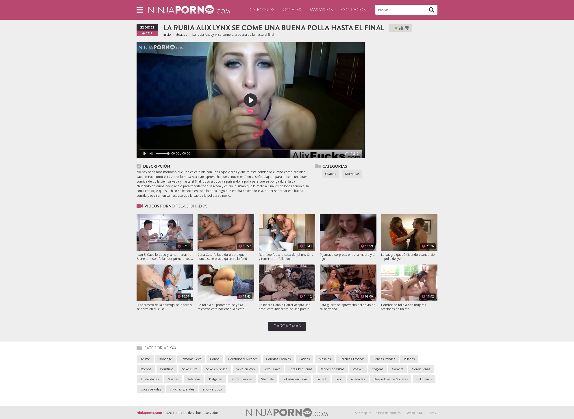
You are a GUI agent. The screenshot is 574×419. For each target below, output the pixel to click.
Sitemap (361, 413)
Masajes (325, 359)
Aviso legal (415, 413)
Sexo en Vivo (245, 369)
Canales (292, 10)
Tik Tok (321, 379)
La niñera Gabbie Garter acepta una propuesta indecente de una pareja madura (284, 307)
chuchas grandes (182, 389)
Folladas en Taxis (294, 379)
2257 (432, 413)
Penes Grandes (384, 359)
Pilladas (409, 359)
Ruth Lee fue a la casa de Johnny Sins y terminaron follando (286, 257)
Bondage (165, 359)
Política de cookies (387, 413)
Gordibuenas (421, 369)
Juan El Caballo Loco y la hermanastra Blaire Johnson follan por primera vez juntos (164, 257)
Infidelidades (150, 379)
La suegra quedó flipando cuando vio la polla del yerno (408, 257)
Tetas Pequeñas (300, 369)
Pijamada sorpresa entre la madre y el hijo (347, 257)
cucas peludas (151, 389)
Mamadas (352, 174)
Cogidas (377, 369)
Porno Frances (242, 379)
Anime (145, 359)
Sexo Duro (190, 369)
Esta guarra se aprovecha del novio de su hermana (347, 307)
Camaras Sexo (191, 359)
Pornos (146, 369)
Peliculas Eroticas (352, 359)
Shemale (267, 379)
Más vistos (321, 10)
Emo (338, 379)
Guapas (181, 34)
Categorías (262, 10)
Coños (215, 359)
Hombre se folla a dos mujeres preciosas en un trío (403, 307)
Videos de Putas (332, 369)
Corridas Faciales (278, 359)
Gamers (397, 369)
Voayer (358, 369)
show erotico (212, 389)
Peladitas (193, 379)
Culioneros (424, 379)
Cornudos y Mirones (243, 359)
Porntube (167, 369)
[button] (140, 10)
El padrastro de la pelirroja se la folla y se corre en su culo (164, 307)
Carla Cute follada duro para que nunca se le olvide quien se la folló (222, 257)
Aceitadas (358, 379)
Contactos (353, 10)
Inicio (167, 34)
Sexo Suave (271, 369)
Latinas (304, 359)
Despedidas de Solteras (391, 379)
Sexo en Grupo (217, 369)
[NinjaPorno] (189, 9)
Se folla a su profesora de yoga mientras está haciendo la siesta (221, 307)
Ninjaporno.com (149, 412)
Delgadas (216, 379)
